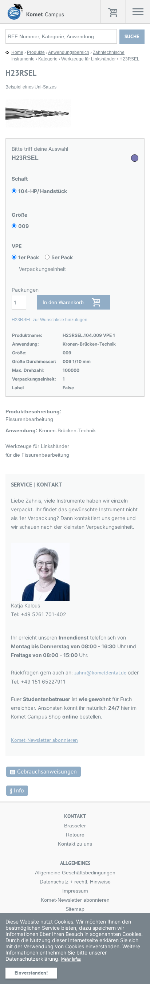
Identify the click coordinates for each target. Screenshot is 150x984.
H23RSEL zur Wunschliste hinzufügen (49, 319)
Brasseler (75, 825)
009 (23, 226)
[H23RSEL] (49, 113)
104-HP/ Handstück (42, 191)
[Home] (34, 11)
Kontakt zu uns (75, 844)
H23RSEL (129, 59)
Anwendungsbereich (68, 52)
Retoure (75, 835)
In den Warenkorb (63, 302)
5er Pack (62, 257)
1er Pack (28, 257)
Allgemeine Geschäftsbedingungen (75, 872)
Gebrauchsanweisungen (47, 771)
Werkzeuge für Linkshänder (88, 59)
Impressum (75, 891)
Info (19, 790)
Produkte (36, 52)
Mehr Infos (71, 959)
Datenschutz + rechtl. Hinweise (75, 882)
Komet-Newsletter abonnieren (44, 740)
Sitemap (75, 909)
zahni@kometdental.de (100, 673)
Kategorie (48, 59)
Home (17, 52)
